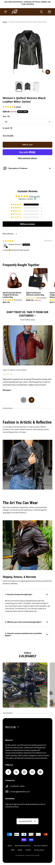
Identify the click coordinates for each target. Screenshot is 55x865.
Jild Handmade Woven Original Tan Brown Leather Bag (12, 295)
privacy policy (39, 850)
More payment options (27, 158)
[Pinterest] (40, 772)
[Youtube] (32, 772)
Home (5, 22)
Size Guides (8, 136)
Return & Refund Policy (23, 845)
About (10, 845)
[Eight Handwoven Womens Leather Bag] (37, 278)
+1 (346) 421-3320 (17, 786)
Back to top (10, 727)
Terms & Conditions (41, 845)
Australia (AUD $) (25, 821)
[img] (8, 241)
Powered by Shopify (33, 855)
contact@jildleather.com (20, 791)
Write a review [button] (27, 224)
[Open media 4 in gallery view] (36, 86)
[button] (41, 12)
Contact (28, 850)
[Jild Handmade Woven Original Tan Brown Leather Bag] (13, 278)
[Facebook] (8, 772)
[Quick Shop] (19, 284)
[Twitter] (16, 772)
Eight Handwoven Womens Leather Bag (35, 294)
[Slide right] (31, 400)
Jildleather (20, 855)
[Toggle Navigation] (6, 12)
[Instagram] (24, 772)
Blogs (20, 850)
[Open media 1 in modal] (27, 52)
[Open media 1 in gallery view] (19, 86)
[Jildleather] (15, 12)
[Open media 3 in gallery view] (27, 86)
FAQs (13, 850)
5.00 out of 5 (34, 196)
